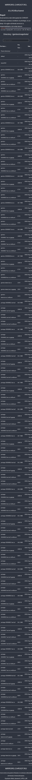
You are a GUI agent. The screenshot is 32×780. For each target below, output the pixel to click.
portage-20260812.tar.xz (8, 382)
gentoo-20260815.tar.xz (7, 176)
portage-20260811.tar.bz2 (8, 302)
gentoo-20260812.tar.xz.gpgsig (7, 103)
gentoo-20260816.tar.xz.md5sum (8, 216)
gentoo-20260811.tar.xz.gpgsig (7, 76)
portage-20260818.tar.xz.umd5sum (8, 722)
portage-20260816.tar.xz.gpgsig (7, 602)
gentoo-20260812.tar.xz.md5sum (8, 109)
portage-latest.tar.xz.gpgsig (8, 755)
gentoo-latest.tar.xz (6, 282)
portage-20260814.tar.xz (8, 489)
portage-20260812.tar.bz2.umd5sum (9, 376)
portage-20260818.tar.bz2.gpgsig (8, 682)
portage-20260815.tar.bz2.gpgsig (8, 522)
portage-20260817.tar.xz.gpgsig (7, 655)
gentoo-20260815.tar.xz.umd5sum (8, 196)
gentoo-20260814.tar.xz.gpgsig (7, 156)
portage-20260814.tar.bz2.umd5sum (9, 482)
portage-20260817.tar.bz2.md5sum (8, 636)
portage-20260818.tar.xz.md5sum (8, 715)
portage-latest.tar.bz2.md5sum (7, 742)
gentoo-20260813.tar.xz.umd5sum (8, 143)
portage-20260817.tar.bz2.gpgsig (8, 629)
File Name (3, 46)
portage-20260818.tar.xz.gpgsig (7, 709)
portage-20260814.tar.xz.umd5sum (8, 509)
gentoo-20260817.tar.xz (7, 229)
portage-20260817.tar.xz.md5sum (8, 662)
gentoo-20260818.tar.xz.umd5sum (8, 276)
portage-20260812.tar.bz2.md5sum (8, 369)
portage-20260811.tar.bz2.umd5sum (9, 323)
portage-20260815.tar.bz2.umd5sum (9, 536)
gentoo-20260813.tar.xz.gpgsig (7, 129)
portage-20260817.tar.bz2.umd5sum (9, 642)
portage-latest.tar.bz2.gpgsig (6, 735)
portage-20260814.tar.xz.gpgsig (7, 496)
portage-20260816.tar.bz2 (8, 569)
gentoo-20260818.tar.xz (7, 256)
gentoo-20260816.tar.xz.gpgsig (7, 209)
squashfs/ (3, 63)
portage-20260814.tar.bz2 (8, 462)
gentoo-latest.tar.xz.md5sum (7, 296)
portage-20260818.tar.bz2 (8, 675)
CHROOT (25, 18)
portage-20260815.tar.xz (8, 542)
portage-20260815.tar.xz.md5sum (8, 556)
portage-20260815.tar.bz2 (8, 515)
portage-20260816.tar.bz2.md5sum (8, 582)
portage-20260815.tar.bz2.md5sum (8, 529)
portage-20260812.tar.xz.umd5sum (8, 402)
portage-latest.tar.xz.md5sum (7, 762)
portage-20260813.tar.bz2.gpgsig (8, 416)
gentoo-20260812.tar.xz (7, 96)
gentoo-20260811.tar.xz (7, 69)
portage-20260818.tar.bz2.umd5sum (9, 695)
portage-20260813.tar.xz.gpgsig (7, 442)
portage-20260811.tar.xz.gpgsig (7, 336)
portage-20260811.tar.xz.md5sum (8, 343)
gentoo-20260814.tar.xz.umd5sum (8, 169)
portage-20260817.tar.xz (8, 649)
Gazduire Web (9, 778)
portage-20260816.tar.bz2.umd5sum (9, 589)
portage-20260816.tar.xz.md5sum (8, 609)
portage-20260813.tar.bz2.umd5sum (9, 429)
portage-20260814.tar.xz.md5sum (8, 502)
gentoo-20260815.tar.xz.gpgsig (7, 183)
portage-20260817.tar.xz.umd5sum (8, 669)
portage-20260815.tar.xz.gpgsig (7, 549)
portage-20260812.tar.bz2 (8, 356)
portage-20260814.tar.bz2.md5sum (8, 476)
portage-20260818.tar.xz (8, 702)
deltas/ (3, 56)
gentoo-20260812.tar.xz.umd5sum (8, 116)
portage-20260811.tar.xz (8, 329)
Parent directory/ (5, 51)
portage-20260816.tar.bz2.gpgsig (8, 576)
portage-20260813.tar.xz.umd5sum (8, 456)
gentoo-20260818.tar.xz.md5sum (8, 269)
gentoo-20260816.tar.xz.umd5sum (8, 223)
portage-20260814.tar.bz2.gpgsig (8, 469)
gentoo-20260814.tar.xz (7, 149)
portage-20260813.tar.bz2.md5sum (8, 422)
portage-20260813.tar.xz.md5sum (8, 449)
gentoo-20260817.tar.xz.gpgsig (7, 236)
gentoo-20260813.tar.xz (7, 123)
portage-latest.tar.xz (6, 749)
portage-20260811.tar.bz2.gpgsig (8, 309)
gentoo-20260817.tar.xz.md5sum (8, 243)
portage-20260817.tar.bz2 (8, 622)
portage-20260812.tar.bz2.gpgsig (8, 362)
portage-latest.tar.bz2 (7, 729)
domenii (17, 778)
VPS (22, 778)
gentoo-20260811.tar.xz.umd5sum (8, 89)
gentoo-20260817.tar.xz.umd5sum (8, 249)
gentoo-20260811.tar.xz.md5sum (8, 83)
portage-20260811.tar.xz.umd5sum (8, 349)
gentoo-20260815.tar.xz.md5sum (8, 189)
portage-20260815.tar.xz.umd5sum (8, 562)
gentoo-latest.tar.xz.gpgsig (8, 289)
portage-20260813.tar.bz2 (8, 409)
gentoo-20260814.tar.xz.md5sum (8, 163)
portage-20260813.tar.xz (8, 436)
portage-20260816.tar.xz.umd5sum (8, 616)
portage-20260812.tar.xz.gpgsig (7, 389)
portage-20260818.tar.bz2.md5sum (8, 689)
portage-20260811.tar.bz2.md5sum (8, 316)
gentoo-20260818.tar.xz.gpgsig (7, 263)
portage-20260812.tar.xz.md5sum (8, 396)
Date (29, 46)
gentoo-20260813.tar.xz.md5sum (8, 136)
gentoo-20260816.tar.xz (7, 203)
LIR (26, 778)
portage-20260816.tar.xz (8, 595)
